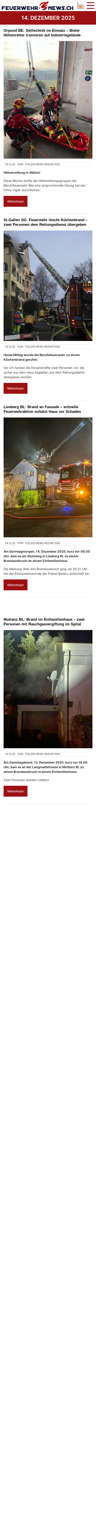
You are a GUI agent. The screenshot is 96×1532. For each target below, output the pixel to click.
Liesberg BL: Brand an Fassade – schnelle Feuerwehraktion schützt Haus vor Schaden (42, 409)
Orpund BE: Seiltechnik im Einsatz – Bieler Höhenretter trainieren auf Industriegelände (42, 32)
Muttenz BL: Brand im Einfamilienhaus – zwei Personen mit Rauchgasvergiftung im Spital (44, 621)
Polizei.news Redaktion (42, 164)
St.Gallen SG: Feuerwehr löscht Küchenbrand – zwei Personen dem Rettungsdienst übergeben (46, 222)
